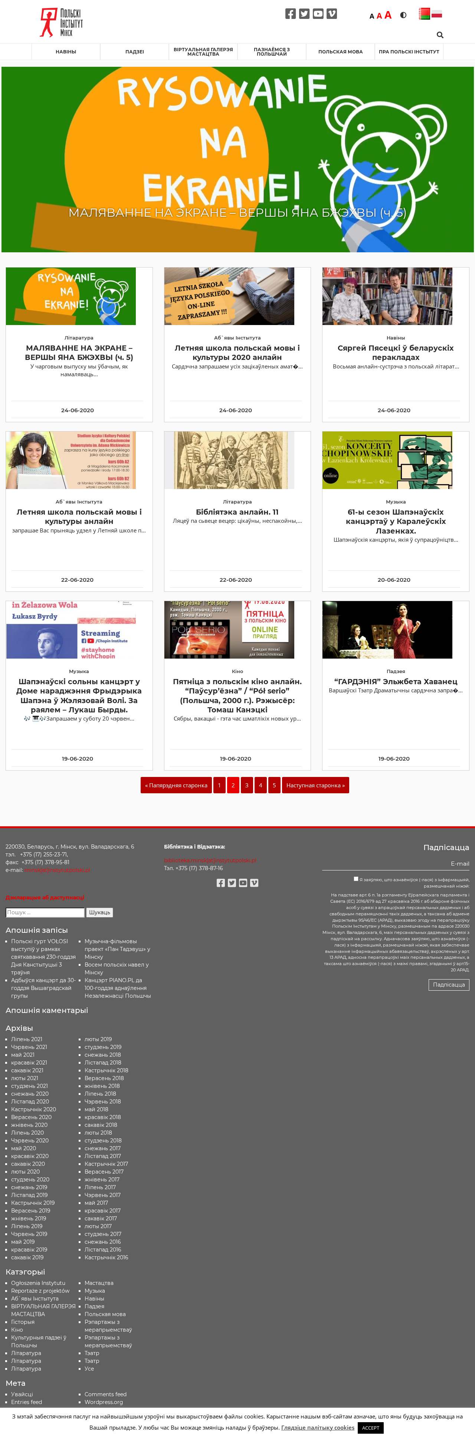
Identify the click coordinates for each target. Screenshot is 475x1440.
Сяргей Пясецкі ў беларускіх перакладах (396, 353)
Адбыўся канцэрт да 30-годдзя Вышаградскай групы (43, 988)
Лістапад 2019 (29, 1195)
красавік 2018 (103, 1117)
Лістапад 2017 (103, 1156)
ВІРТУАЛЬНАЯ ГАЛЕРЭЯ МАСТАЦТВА (203, 52)
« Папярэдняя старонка (176, 785)
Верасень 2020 (31, 1117)
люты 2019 (98, 1039)
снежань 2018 (103, 1055)
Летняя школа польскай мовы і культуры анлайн (79, 517)
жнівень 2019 (28, 1218)
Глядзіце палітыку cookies (317, 1427)
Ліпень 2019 (27, 1226)
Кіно (17, 1329)
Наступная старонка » (315, 785)
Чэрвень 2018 (103, 1101)
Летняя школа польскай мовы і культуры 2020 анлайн (237, 353)
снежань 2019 (29, 1187)
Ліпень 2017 (100, 1187)
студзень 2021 (29, 1086)
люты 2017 (98, 1226)
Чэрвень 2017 (103, 1195)
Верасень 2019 (30, 1210)
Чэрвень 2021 (29, 1047)
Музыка (95, 1291)
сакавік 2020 (28, 1164)
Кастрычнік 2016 (106, 1257)
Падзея (94, 1306)
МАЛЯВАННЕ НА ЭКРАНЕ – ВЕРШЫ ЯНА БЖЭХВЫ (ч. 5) (79, 353)
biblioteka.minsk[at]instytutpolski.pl (210, 860)
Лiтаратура (26, 1353)
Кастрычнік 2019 (33, 1203)
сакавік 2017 (101, 1218)
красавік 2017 (103, 1210)
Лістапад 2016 (103, 1249)
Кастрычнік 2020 (33, 1109)
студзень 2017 (103, 1234)
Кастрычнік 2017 (106, 1164)
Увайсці (22, 1394)
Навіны (66, 52)
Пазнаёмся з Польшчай (272, 52)
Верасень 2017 (104, 1171)
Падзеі (134, 52)
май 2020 (23, 1148)
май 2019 (23, 1242)
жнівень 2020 (29, 1125)
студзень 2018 (103, 1140)
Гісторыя (23, 1322)
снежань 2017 (103, 1148)
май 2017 (96, 1203)
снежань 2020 (30, 1093)
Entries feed (26, 1402)
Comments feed (106, 1394)
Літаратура (26, 1368)
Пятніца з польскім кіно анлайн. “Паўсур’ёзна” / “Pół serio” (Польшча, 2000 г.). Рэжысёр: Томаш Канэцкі (237, 695)
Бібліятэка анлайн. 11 (237, 512)
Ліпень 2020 (27, 1132)
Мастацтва (99, 1283)
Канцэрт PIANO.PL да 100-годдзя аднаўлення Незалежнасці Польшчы (118, 988)
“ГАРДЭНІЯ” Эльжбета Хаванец (396, 681)
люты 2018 (98, 1132)
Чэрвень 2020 (30, 1140)
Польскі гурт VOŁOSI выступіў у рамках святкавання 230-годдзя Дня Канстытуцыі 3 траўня (43, 957)
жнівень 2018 (102, 1086)
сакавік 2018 (101, 1125)
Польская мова (340, 52)
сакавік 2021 (27, 1070)
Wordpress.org (104, 1402)
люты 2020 (25, 1171)
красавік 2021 (29, 1062)
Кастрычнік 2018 (106, 1070)
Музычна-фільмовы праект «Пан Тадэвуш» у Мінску (117, 949)
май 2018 (96, 1109)
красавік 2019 (29, 1249)
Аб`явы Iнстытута (35, 1298)
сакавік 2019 (27, 1257)
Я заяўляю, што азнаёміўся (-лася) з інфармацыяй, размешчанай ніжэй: (413, 883)
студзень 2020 (30, 1179)
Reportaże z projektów (40, 1291)
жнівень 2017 (102, 1179)
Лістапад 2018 (103, 1062)
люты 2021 (24, 1078)
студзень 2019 (103, 1047)
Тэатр (92, 1353)
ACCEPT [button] (370, 1427)
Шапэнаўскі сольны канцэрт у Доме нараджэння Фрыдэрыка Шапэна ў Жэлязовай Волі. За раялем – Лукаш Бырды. (79, 695)
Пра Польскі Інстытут (409, 52)
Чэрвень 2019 (29, 1234)
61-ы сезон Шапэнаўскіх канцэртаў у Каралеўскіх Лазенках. (396, 521)
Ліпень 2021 (26, 1039)
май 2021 (23, 1055)
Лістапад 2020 (30, 1101)
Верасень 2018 (104, 1078)
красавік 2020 (30, 1156)
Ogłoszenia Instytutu (38, 1283)
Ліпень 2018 (100, 1093)
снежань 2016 (103, 1242)
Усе (89, 1368)
